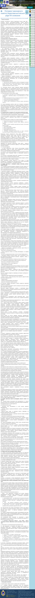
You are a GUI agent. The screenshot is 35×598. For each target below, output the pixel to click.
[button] (3, 5)
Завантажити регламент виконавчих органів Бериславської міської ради (14, 18)
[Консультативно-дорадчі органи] (32, 21)
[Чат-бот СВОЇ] (32, 13)
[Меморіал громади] (32, 10)
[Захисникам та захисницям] (32, 11)
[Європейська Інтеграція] (32, 15)
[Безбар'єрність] (32, 16)
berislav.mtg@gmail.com (11, 595)
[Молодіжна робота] (32, 19)
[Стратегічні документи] (32, 18)
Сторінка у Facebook (11, 596)
